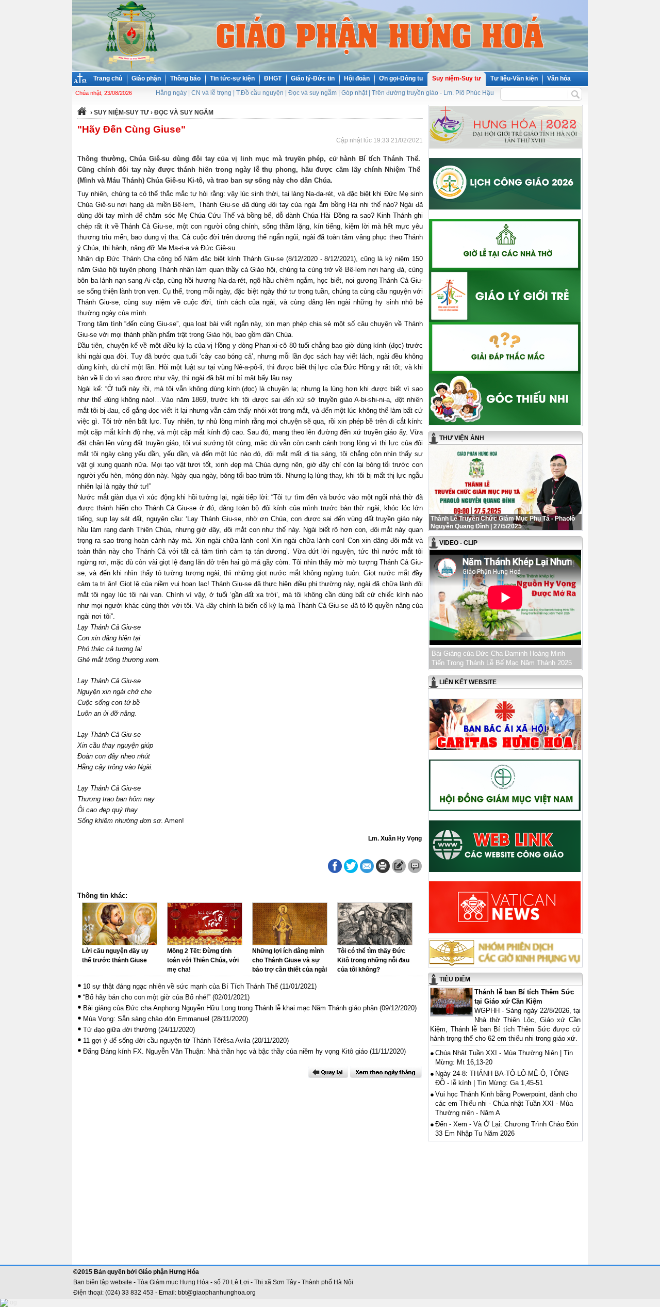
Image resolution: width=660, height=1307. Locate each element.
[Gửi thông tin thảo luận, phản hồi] (399, 866)
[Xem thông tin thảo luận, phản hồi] (415, 866)
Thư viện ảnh (461, 438)
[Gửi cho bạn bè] (367, 866)
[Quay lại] (328, 1072)
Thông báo (185, 78)
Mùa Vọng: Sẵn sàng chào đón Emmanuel (146, 1019)
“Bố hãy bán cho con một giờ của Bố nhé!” (146, 997)
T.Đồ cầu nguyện (260, 92)
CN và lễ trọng (211, 92)
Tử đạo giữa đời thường (119, 1030)
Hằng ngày (171, 92)
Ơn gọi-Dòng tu (401, 78)
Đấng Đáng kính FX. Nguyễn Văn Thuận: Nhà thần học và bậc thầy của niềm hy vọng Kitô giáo (225, 1051)
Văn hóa (559, 78)
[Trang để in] (383, 871)
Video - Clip (458, 542)
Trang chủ (107, 78)
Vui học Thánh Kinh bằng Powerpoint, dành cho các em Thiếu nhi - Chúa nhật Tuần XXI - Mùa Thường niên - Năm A (506, 1103)
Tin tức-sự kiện (232, 78)
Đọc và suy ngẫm (312, 92)
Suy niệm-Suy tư (456, 78)
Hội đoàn (357, 78)
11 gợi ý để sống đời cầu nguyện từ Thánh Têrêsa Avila (166, 1040)
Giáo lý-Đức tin (313, 78)
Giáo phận (146, 78)
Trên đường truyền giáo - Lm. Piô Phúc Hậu (433, 92)
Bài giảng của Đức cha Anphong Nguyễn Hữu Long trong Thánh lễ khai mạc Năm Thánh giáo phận (230, 1008)
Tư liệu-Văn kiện (514, 78)
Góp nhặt (354, 92)
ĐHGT (273, 78)
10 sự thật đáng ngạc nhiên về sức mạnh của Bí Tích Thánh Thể (180, 986)
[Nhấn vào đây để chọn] (386, 1072)
